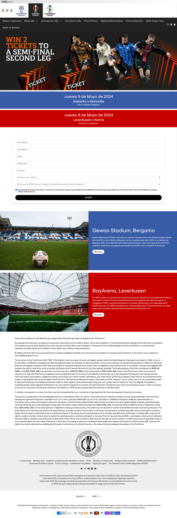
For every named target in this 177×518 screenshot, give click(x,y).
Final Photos (91, 21)
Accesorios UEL (50, 21)
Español (80, 496)
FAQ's (88, 461)
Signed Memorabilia (112, 21)
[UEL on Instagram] (92, 469)
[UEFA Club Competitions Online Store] (88, 444)
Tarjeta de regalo (99, 463)
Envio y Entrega (61, 463)
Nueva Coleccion (12, 21)
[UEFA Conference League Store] (50, 10)
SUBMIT (89, 197)
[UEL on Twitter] (81, 469)
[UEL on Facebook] (85, 469)
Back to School (11, 27)
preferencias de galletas (80, 463)
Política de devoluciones (125, 461)
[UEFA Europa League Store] (36, 10)
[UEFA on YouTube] (88, 469)
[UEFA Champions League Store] (21, 10)
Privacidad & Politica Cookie (41, 463)
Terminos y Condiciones (103, 461)
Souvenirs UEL (73, 21)
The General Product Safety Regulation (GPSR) (128, 463)
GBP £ (95, 496)
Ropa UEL (29, 21)
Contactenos (25, 461)
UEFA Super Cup (155, 21)
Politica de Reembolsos (147, 461)
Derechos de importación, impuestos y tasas (65, 461)
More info (98, 252)
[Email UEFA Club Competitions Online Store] (95, 469)
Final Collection (134, 21)
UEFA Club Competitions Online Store (35, 505)
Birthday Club (39, 461)
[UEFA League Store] (7, 10)
